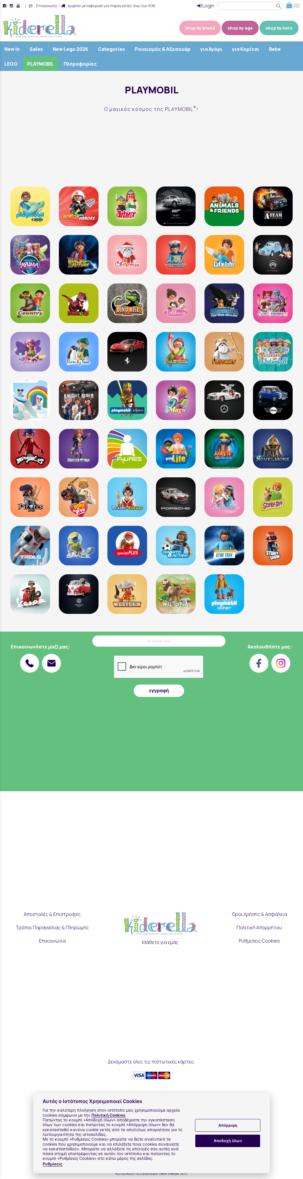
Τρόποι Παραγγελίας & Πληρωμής (52, 927)
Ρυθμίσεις (52, 1164)
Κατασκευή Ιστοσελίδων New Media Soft (151, 1173)
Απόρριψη (227, 1125)
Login (208, 5)
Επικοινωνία (45, 5)
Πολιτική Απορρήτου (259, 927)
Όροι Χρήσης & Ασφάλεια (259, 914)
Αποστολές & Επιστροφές (52, 914)
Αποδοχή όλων (228, 1140)
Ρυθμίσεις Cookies (259, 941)
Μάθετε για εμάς (160, 942)
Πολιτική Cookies (108, 1115)
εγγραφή (159, 690)
